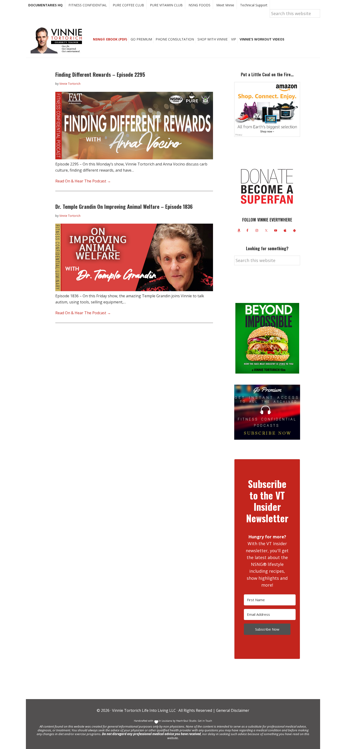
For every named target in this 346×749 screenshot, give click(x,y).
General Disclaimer (232, 710)
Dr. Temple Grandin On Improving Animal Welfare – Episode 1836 (124, 206)
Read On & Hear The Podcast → (83, 181)
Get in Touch (205, 720)
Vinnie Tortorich (58, 40)
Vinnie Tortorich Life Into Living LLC (144, 710)
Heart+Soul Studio (185, 720)
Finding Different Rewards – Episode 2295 (100, 74)
